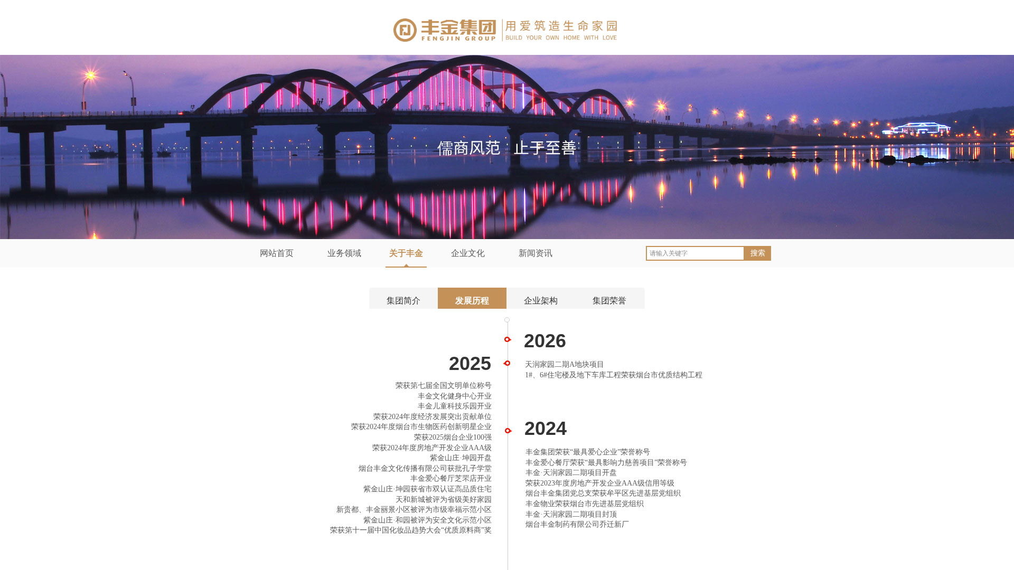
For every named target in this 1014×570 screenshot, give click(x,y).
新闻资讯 (535, 253)
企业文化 (468, 253)
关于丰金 (406, 253)
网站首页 (277, 253)
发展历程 (472, 300)
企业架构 (541, 300)
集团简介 (403, 300)
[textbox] (695, 253)
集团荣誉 (609, 300)
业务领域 (344, 253)
